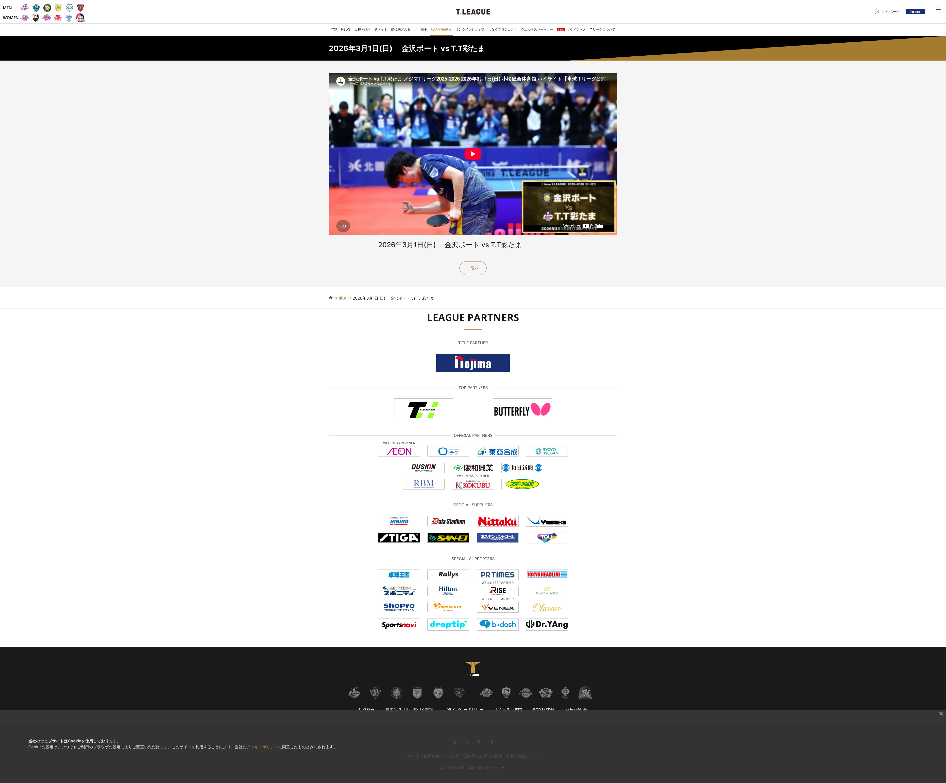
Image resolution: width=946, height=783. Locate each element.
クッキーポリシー (262, 746)
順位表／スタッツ (404, 29)
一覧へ (473, 268)
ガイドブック (572, 29)
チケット (380, 29)
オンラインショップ (470, 29)
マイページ (891, 11)
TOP (334, 29)
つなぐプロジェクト (502, 29)
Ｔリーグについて (602, 29)
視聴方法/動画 (441, 29)
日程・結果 (363, 29)
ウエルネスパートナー (537, 29)
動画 (343, 298)
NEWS (346, 29)
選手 (424, 29)
